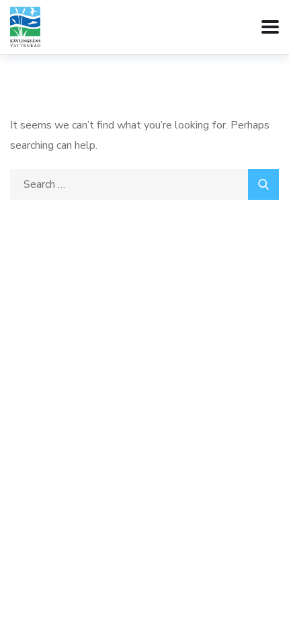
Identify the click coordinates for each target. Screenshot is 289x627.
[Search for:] (144, 184)
